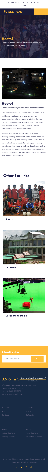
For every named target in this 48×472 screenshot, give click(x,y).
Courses (29, 407)
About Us (5, 407)
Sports (28, 429)
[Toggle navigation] (43, 12)
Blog (3, 411)
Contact (5, 415)
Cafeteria (30, 415)
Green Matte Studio (34, 437)
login (24, 6)
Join (37, 358)
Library (4, 429)
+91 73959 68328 (16, 2)
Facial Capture (32, 433)
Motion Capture (8, 433)
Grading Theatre (8, 437)
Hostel (7, 39)
